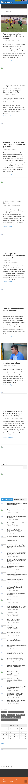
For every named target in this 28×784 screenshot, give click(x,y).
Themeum (10, 779)
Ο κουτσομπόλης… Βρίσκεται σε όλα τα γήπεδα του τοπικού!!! (14, 256)
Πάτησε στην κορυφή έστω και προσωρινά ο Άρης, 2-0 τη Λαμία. (15, 653)
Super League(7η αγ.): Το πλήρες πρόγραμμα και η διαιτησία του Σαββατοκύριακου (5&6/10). (15, 694)
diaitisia (4, 714)
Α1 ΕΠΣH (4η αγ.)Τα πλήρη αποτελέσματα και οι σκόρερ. (14, 633)
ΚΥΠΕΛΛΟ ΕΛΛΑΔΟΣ (13, 720)
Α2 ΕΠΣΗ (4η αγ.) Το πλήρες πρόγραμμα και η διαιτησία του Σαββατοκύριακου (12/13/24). (16, 546)
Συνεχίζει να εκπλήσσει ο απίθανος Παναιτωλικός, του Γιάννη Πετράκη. (15, 659)
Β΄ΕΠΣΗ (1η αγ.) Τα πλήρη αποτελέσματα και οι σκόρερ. (14, 620)
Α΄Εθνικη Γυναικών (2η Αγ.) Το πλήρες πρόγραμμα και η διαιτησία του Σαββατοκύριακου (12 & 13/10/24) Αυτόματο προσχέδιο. (16, 538)
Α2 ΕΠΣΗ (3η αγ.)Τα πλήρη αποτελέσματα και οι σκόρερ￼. (14, 613)
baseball (11, 712)
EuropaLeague (11, 714)
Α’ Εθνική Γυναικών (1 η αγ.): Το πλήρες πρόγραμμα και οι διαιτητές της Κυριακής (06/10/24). (16, 687)
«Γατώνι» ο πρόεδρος (11, 363)
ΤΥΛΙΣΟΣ (17, 40)
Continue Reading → (8, 60)
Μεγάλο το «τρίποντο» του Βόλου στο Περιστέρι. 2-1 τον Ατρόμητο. (16, 666)
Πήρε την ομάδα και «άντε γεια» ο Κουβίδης (13, 309)
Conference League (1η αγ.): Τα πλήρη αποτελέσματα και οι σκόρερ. (16, 701)
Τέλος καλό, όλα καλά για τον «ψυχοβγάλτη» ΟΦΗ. (14, 626)
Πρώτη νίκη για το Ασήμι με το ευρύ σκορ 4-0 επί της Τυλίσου (13, 36)
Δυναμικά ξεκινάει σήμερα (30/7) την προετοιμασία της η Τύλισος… (14, 144)
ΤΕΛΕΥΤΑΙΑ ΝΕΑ (7, 499)
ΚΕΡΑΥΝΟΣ (14, 205)
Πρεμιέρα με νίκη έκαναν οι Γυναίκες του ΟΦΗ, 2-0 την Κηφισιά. (17, 646)
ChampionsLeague (19, 712)
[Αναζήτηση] (25, 467)
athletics (4, 712)
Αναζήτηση (4, 464)
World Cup (4, 720)
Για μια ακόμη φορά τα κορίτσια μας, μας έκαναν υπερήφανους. (17, 504)
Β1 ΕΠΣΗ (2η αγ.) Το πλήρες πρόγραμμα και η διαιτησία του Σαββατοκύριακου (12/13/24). (16, 560)
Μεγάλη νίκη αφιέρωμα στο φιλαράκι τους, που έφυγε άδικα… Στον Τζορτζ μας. (17, 573)
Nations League (20, 714)
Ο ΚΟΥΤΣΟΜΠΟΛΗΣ (8, 262)
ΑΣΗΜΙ (13, 40)
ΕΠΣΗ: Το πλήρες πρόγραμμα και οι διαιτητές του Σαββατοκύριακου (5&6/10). (15, 680)
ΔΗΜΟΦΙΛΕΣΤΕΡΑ (19, 499)
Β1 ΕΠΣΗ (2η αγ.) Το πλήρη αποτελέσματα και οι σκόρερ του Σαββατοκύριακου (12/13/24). (14, 531)
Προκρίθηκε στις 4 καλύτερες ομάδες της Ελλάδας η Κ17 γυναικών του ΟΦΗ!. (16, 510)
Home (2, 11)
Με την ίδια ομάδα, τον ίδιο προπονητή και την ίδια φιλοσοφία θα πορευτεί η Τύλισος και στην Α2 (14, 89)
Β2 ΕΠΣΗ (17, 418)
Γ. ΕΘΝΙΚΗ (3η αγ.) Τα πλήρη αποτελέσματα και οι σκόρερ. (14, 640)
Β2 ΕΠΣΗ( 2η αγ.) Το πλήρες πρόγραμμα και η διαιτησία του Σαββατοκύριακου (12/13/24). (16, 553)
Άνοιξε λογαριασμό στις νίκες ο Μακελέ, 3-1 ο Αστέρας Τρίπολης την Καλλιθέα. (17, 607)
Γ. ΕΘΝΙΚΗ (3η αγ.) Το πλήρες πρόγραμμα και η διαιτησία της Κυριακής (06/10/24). (17, 673)
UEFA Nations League (15, 717)
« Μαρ (2, 743)
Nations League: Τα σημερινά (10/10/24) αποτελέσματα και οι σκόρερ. (16, 580)
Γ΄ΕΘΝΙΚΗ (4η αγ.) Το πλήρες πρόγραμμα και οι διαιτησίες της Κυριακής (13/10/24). (14, 587)
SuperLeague (5, 717)
